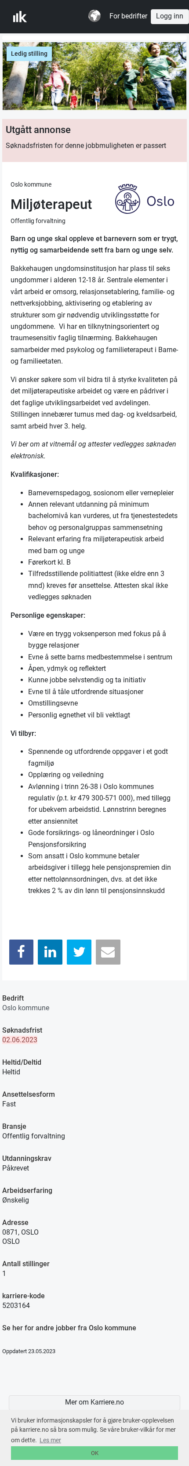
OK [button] (94, 1453)
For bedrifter (128, 16)
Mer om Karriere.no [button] (94, 1402)
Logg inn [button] (169, 16)
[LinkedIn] (50, 952)
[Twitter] (79, 952)
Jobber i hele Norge (56, 16)
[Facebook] (21, 952)
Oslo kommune (25, 1008)
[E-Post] (108, 952)
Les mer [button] (50, 1440)
